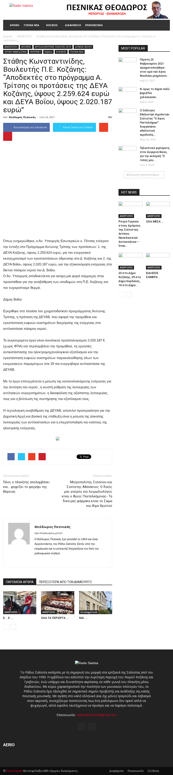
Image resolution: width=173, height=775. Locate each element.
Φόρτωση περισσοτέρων (142, 175)
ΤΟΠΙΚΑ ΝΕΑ (31, 25)
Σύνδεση (153, 771)
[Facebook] (38, 561)
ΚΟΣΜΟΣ (52, 25)
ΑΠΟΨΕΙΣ (26, 46)
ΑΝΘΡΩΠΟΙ (11, 46)
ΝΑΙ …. (83, 618)
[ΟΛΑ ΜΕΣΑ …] (158, 210)
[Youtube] (54, 561)
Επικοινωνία (135, 771)
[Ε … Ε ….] (19, 602)
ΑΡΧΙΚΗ (14, 25)
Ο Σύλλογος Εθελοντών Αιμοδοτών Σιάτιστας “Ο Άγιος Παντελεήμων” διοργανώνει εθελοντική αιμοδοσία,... (154, 122)
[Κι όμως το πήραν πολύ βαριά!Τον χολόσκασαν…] (127, 93)
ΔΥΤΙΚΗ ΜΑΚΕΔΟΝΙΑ (15, 51)
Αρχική (7, 36)
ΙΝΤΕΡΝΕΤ (35, 51)
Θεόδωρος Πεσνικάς (22, 117)
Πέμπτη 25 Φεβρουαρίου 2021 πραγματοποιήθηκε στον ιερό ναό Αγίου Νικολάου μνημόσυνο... (154, 67)
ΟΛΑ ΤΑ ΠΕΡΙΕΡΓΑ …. (55, 618)
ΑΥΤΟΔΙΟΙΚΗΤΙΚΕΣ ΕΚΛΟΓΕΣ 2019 (53, 46)
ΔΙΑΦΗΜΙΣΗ (73, 25)
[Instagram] (46, 561)
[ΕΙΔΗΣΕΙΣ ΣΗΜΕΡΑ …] (158, 261)
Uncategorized (88, 612)
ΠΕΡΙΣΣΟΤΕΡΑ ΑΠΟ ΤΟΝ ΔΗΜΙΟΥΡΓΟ (65, 582)
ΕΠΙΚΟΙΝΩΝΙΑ (94, 25)
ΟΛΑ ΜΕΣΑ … (154, 221)
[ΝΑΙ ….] (95, 602)
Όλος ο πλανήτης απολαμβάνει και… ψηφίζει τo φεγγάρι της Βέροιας (26, 487)
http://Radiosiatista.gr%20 (48, 533)
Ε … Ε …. (8, 618)
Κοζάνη (48, 51)
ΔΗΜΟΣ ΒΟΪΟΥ (83, 46)
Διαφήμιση (116, 771)
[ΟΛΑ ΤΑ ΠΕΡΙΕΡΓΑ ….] (57, 602)
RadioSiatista (14, 771)
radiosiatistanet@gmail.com (96, 715)
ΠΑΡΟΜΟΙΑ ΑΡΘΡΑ (20, 582)
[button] (164, 25)
